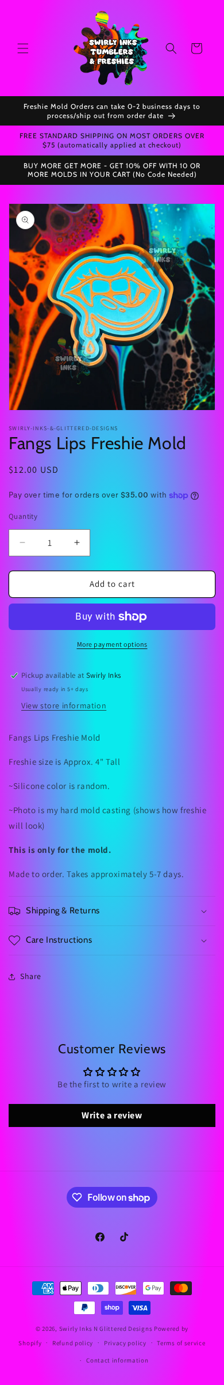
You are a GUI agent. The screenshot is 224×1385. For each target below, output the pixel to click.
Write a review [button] (112, 1115)
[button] (23, 48)
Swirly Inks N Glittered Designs (106, 1329)
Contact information (117, 1360)
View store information (63, 705)
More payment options (112, 644)
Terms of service (181, 1343)
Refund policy (72, 1343)
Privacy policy (125, 1343)
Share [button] (30, 976)
